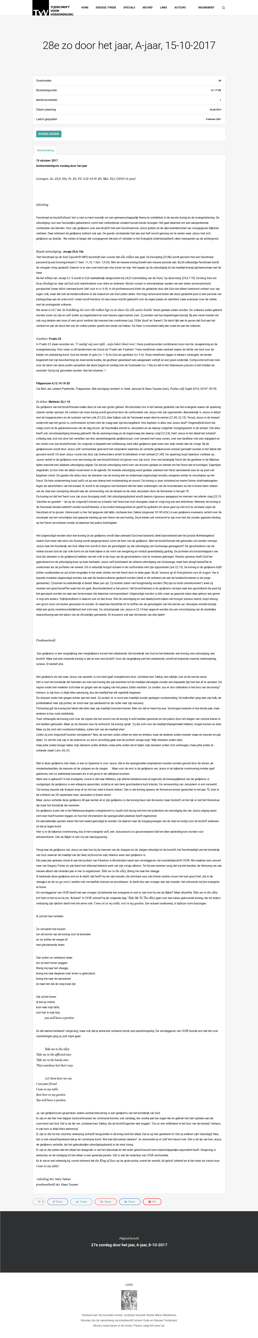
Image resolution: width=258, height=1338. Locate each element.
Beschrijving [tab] (45, 150)
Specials (129, 7)
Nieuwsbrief (206, 7)
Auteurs (180, 7)
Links (163, 7)
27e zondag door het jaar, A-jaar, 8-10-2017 (129, 1242)
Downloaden (48, 134)
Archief (148, 7)
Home (84, 7)
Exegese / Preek (106, 7)
